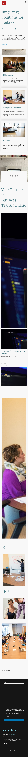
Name (5, 682)
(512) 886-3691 (11, 734)
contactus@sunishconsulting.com (14, 736)
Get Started (4, 44)
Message (6, 689)
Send (14, 720)
